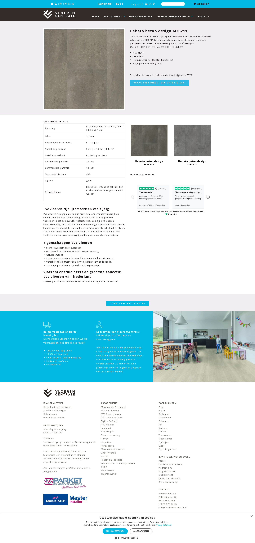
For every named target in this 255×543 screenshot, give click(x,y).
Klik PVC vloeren (110, 410)
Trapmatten (107, 470)
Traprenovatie (108, 473)
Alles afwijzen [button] (141, 531)
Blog (119, 4)
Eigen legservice (140, 16)
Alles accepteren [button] (115, 531)
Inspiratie (105, 4)
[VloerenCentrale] (59, 14)
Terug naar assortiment (127, 303)
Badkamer (164, 414)
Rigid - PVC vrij (109, 421)
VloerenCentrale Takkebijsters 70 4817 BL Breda (167, 497)
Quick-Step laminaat (169, 478)
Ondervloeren (108, 452)
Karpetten (106, 442)
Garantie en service (54, 417)
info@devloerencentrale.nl (172, 507)
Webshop (202, 4)
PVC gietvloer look (111, 417)
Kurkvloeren (107, 445)
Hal (160, 424)
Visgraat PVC (165, 467)
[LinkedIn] (146, 4)
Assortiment (112, 16)
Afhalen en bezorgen (54, 410)
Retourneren (50, 414)
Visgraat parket (166, 471)
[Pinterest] (154, 4)
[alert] (127, 528)
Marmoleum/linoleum (113, 449)
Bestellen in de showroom (57, 407)
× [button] (252, 516)
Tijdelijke (163, 442)
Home (95, 16)
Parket (104, 456)
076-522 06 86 (66, 4)
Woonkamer (165, 435)
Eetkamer (163, 421)
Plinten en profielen (112, 459)
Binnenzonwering (110, 435)
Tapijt (104, 466)
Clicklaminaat (165, 474)
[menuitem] (95, 16)
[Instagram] (150, 4)
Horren (104, 438)
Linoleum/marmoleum (170, 464)
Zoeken (183, 4)
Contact (202, 16)
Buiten (162, 410)
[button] (127, 537)
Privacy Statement (163, 525)
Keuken (162, 431)
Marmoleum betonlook (113, 407)
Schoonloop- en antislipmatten (118, 463)
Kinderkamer (165, 438)
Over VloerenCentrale (173, 16)
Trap (161, 407)
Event (161, 445)
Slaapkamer (164, 417)
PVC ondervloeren (111, 414)
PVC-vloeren (108, 424)
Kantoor (162, 428)
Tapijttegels (107, 431)
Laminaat (106, 428)
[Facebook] (143, 4)
